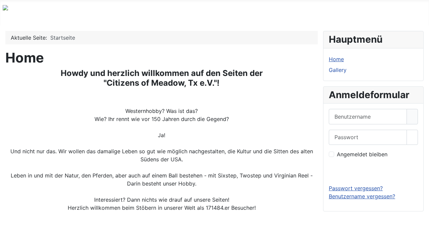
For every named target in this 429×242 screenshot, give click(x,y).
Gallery (338, 70)
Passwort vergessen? (356, 188)
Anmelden (373, 171)
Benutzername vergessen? (362, 196)
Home (336, 59)
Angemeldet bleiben (362, 154)
